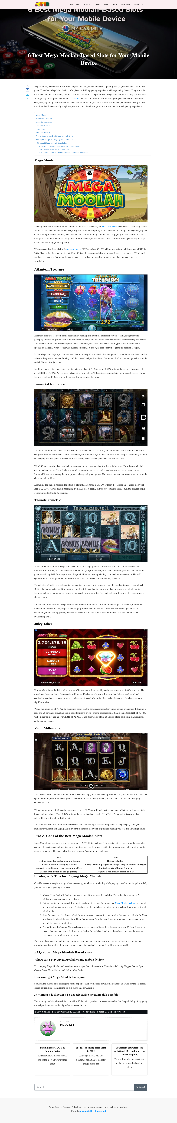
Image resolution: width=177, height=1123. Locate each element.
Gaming (101, 1012)
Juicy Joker (40, 129)
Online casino (117, 1012)
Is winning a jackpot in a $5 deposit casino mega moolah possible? (64, 152)
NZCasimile (74, 98)
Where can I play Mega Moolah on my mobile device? (59, 146)
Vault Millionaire (43, 132)
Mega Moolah (42, 115)
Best (38, 1012)
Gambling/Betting (84, 1012)
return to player (74, 249)
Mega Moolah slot (110, 226)
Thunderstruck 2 (43, 125)
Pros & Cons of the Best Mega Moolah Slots (54, 136)
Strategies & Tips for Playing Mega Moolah (54, 139)
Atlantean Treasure (44, 118)
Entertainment (61, 1012)
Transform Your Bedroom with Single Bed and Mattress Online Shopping (129, 1051)
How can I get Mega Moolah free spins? (54, 149)
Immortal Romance (44, 122)
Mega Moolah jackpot (125, 903)
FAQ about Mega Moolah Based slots (51, 143)
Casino (46, 1012)
